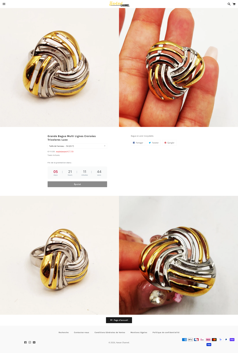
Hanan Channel (122, 342)
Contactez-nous (81, 332)
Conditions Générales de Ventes (110, 332)
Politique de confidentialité (166, 332)
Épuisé (77, 184)
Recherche (64, 332)
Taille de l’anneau (56, 146)
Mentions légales (139, 332)
